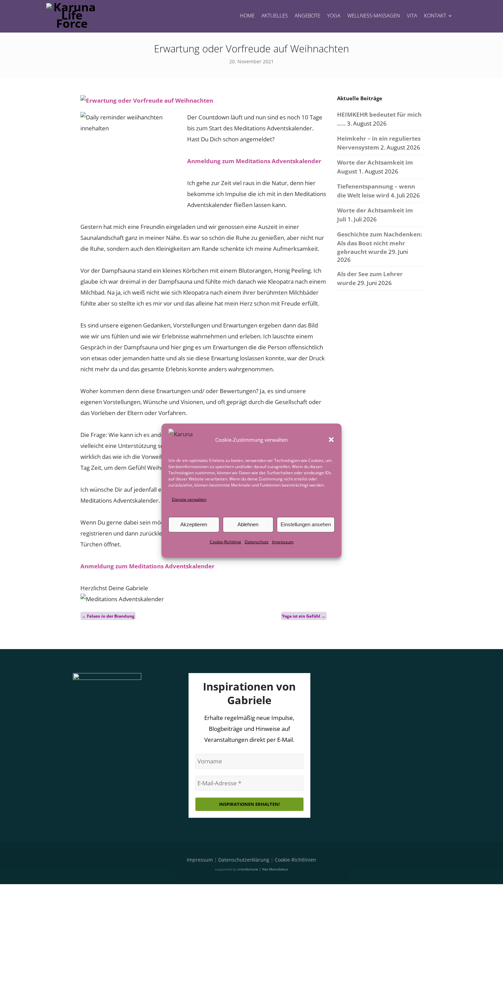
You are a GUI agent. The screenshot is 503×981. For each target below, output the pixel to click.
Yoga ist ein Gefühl (303, 616)
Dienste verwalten (189, 499)
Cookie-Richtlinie (225, 542)
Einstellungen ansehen (306, 524)
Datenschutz (257, 542)
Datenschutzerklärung (243, 859)
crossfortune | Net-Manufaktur (262, 869)
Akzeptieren (193, 524)
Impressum (283, 542)
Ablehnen (247, 524)
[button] (331, 439)
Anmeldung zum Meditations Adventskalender (254, 161)
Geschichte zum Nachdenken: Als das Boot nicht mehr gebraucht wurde (379, 243)
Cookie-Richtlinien (295, 859)
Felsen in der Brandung (108, 616)
